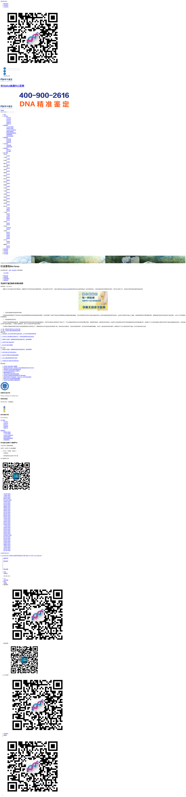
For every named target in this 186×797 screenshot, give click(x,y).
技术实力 (8, 120)
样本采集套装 (9, 136)
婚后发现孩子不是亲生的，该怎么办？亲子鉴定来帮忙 (17, 377)
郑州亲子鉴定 (6, 515)
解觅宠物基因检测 (8, 438)
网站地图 (5, 569)
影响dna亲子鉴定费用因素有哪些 (11, 378)
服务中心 (8, 149)
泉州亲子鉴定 (6, 548)
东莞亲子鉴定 (6, 527)
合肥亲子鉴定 (6, 509)
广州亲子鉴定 (6, 526)
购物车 (5, 735)
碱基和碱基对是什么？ (9, 372)
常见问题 (8, 140)
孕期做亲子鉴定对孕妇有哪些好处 (12, 369)
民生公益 (5, 275)
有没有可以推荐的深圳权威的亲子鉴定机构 (14, 375)
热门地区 (5, 152)
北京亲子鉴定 (6, 493)
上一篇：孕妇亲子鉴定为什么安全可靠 (10, 329)
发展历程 (8, 122)
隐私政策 (5, 561)
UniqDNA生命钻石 (11, 130)
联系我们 (5, 148)
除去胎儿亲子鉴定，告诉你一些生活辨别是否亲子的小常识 (18, 367)
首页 (4, 114)
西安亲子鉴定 (6, 516)
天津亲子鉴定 (6, 497)
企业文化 (8, 119)
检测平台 (8, 123)
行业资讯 (5, 6)
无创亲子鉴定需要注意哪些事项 (11, 380)
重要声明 (5, 558)
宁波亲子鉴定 (6, 519)
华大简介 (8, 117)
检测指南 (5, 137)
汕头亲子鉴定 (6, 530)
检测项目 (5, 125)
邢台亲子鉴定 (6, 536)
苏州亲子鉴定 (6, 539)
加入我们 (8, 151)
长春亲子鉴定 (6, 501)
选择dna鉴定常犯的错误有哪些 (11, 374)
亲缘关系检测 (9, 131)
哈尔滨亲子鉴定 (7, 500)
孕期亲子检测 (9, 128)
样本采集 (8, 139)
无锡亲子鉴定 (6, 541)
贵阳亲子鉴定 (6, 507)
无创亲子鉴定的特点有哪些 (10, 366)
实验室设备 (9, 146)
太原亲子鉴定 (6, 518)
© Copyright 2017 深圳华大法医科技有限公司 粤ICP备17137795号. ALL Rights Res (21, 555)
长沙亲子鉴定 (6, 503)
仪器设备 (5, 143)
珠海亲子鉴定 (6, 529)
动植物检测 (9, 134)
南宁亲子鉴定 (6, 512)
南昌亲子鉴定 (6, 510)
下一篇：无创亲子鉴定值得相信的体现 (10, 330)
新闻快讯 (5, 280)
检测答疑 (5, 277)
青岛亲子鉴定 (6, 533)
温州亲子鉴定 (6, 521)
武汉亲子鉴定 (6, 504)
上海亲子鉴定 (6, 495)
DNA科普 (5, 273)
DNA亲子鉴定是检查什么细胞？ (11, 370)
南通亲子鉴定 (6, 544)
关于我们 (5, 116)
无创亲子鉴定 (65, 289)
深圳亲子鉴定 (6, 524)
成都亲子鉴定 (6, 506)
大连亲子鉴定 (6, 547)
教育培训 (5, 3)
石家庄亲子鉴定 (7, 535)
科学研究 (5, 5)
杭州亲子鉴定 (6, 523)
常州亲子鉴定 (6, 542)
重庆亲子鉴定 (6, 498)
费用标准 (8, 142)
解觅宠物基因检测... (11, 133)
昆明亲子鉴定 (6, 513)
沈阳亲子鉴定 (6, 545)
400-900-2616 (4, 1)
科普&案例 (6, 278)
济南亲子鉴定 (6, 532)
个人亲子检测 (9, 126)
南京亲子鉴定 (6, 538)
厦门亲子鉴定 (6, 550)
